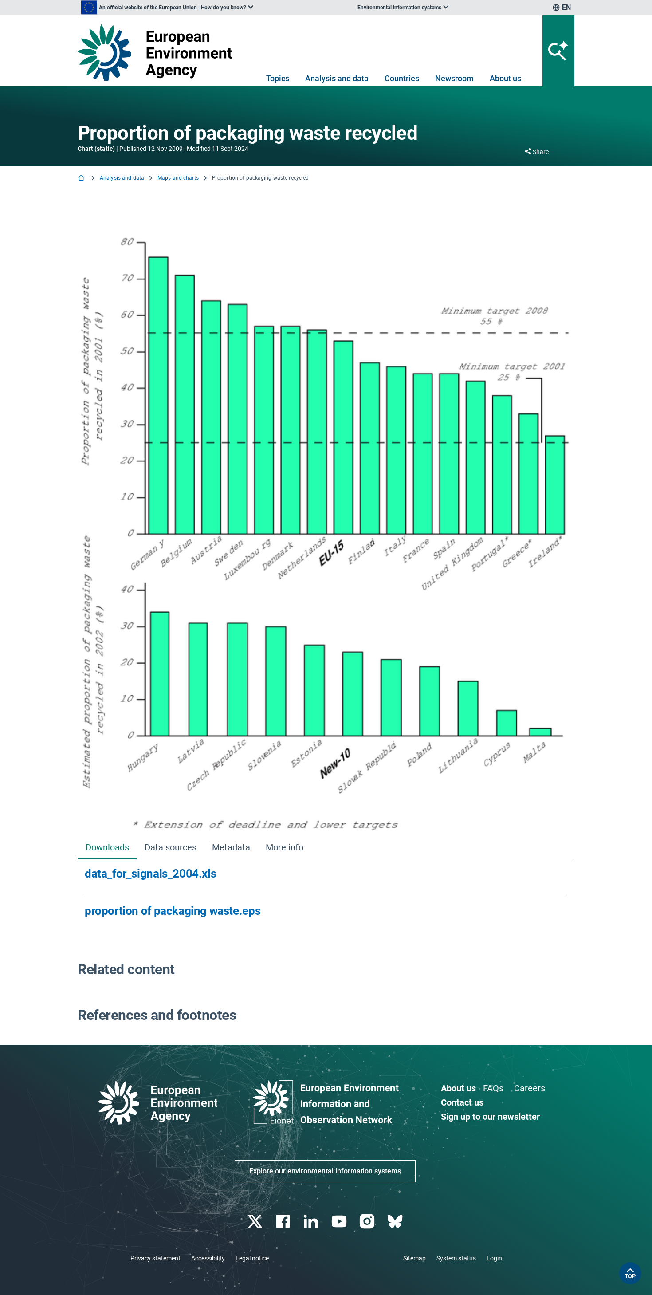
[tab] (107, 848)
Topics (277, 78)
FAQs (493, 1088)
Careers (529, 1088)
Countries (402, 78)
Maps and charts (178, 178)
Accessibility (208, 1258)
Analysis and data (337, 78)
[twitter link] (255, 1221)
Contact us (462, 1102)
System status (456, 1258)
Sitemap (414, 1258)
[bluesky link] (396, 1221)
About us (505, 78)
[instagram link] (368, 1221)
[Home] (82, 178)
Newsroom (454, 78)
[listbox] (167, 7)
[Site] (158, 52)
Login (494, 1258)
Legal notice (252, 1258)
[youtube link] (340, 1221)
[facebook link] (284, 1221)
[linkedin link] (312, 1221)
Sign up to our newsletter (490, 1116)
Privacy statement (155, 1258)
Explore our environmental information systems (325, 1171)
